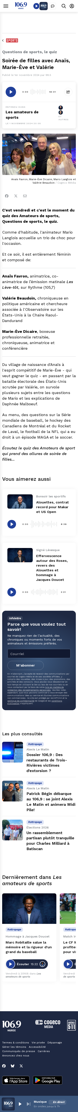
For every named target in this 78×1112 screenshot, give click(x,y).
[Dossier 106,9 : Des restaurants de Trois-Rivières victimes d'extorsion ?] (12, 752)
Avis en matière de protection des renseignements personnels (35, 688)
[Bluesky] (12, 1066)
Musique (40, 1101)
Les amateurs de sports (23, 975)
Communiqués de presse (18, 1051)
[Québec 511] (71, 1029)
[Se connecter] (72, 6)
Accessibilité (37, 1046)
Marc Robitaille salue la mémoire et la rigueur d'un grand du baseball (29, 947)
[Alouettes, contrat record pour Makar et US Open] (20, 501)
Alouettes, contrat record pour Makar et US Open (52, 507)
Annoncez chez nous (15, 1055)
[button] (20, 1104)
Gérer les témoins (14, 1046)
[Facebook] (6, 195)
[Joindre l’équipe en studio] (52, 6)
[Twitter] (15, 195)
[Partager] (68, 92)
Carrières (44, 1051)
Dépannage (54, 1042)
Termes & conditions (15, 1042)
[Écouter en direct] (36, 6)
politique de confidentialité (20, 701)
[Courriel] (24, 195)
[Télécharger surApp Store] (15, 1080)
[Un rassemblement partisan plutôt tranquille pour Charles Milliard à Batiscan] (12, 830)
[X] (21, 1066)
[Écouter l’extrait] (11, 92)
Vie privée (38, 1042)
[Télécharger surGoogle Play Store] (47, 1080)
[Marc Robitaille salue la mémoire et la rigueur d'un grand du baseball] (29, 908)
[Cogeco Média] (47, 1027)
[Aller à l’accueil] (21, 8)
